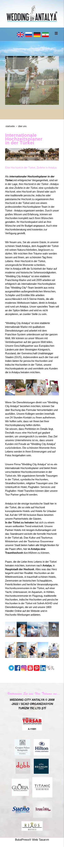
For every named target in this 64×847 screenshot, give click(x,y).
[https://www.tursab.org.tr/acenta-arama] (32, 723)
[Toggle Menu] (56, 33)
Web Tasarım (40, 839)
